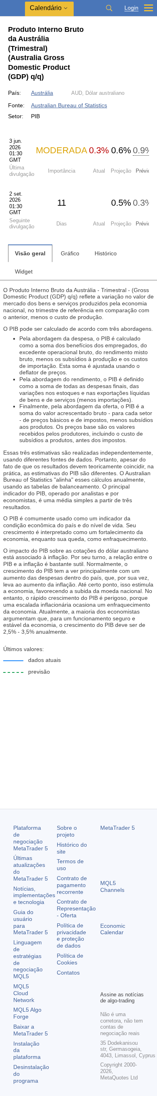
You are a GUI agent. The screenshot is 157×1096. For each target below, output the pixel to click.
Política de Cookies (70, 959)
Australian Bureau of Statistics (69, 105)
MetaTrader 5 (117, 828)
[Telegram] (118, 970)
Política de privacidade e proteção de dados (71, 935)
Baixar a (30, 1030)
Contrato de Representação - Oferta (76, 908)
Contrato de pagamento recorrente (72, 885)
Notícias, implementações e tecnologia (34, 895)
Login (131, 8)
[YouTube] (105, 983)
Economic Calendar (112, 929)
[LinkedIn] (118, 983)
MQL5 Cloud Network (23, 993)
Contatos (68, 972)
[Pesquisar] (109, 8)
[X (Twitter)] (131, 970)
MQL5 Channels (112, 886)
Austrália (42, 93)
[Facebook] (105, 970)
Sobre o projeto (67, 831)
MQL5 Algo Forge (27, 1013)
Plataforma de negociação (30, 838)
